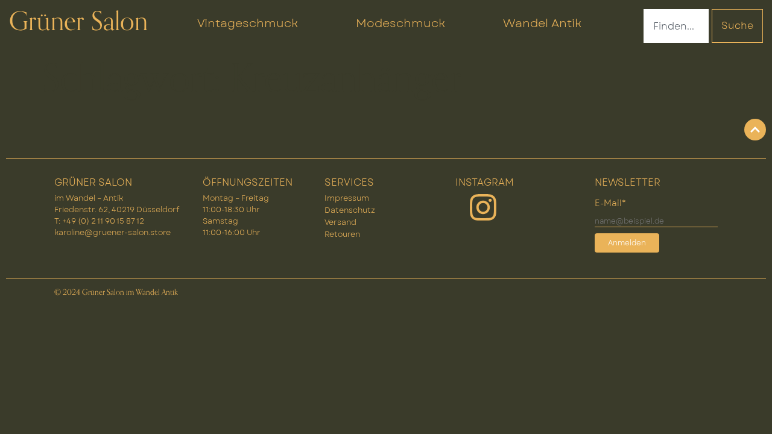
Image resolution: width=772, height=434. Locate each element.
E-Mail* (610, 203)
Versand (340, 222)
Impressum (346, 198)
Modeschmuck (400, 22)
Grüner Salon (78, 22)
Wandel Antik (542, 22)
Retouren (342, 234)
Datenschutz (349, 210)
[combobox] (676, 26)
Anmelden (627, 242)
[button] (745, 407)
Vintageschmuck (247, 22)
